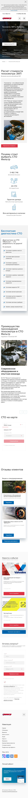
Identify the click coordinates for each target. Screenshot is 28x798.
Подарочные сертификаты (8, 747)
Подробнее (9, 502)
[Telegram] (7, 756)
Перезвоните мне (14, 674)
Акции (3, 736)
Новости (4, 738)
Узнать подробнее (6, 52)
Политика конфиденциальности (9, 791)
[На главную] (6, 18)
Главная (3, 61)
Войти (7, 779)
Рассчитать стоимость (9, 145)
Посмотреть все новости (10, 541)
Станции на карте (6, 745)
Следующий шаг (14, 441)
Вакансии (4, 732)
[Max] (3, 756)
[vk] (11, 756)
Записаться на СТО (9, 44)
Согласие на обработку (9, 686)
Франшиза (4, 741)
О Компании (5, 730)
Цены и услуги (5, 734)
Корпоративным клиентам (8, 743)
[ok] (16, 756)
